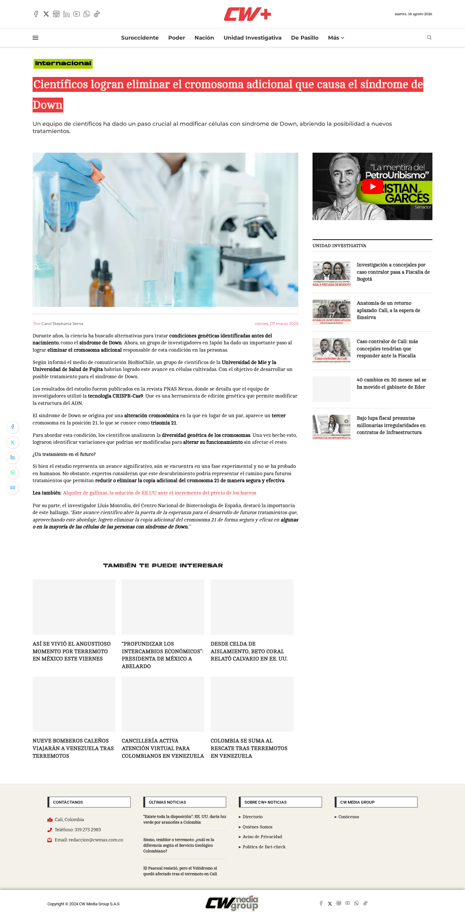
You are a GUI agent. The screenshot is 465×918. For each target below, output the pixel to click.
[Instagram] (56, 13)
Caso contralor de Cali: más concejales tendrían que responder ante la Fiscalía (387, 349)
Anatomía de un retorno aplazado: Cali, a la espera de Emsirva (388, 310)
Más (333, 38)
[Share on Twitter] (12, 442)
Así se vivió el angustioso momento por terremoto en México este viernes (72, 651)
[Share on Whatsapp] (12, 473)
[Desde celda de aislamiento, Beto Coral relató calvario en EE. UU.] (252, 606)
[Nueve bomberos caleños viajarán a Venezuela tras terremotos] (74, 704)
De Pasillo (305, 38)
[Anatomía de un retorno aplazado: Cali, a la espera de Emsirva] (331, 312)
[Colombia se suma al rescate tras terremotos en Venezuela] (252, 704)
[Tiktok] (96, 13)
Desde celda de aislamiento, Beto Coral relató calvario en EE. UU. (249, 651)
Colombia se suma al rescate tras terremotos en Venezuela (249, 748)
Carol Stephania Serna (62, 323)
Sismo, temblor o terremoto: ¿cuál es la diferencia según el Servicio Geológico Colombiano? (178, 845)
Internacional (63, 64)
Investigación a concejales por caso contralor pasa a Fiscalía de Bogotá (393, 272)
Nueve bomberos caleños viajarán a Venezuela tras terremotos (73, 748)
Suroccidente (140, 38)
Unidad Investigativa (253, 38)
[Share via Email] (12, 488)
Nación (204, 38)
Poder (176, 38)
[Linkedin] (66, 13)
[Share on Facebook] (12, 427)
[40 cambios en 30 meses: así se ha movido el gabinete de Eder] (331, 389)
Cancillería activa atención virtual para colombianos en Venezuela (163, 748)
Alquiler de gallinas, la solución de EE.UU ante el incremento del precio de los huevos (159, 493)
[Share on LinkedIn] (12, 457)
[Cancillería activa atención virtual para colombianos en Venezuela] (163, 704)
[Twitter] (46, 13)
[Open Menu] (35, 38)
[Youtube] (76, 13)
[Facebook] (36, 13)
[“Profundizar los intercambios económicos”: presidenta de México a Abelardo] (163, 606)
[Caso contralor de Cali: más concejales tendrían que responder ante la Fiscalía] (331, 350)
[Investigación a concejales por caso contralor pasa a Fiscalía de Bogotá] (331, 274)
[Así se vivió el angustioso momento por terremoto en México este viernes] (74, 606)
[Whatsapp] (86, 13)
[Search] (429, 37)
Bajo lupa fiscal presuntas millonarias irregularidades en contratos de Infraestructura (391, 425)
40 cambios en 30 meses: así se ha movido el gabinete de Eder (391, 383)
